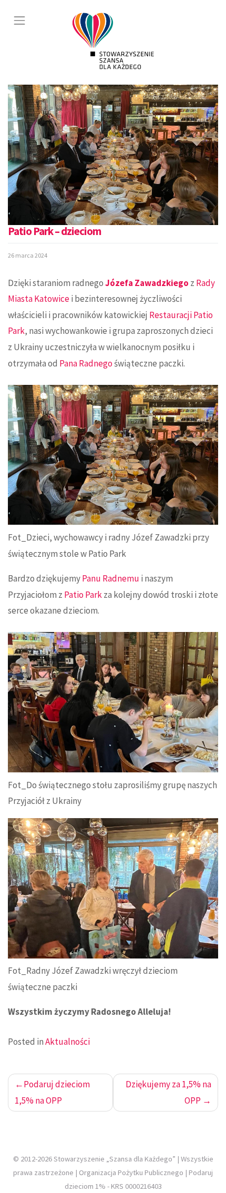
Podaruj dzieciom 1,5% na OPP (52, 1092)
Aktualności (67, 1041)
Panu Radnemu (110, 578)
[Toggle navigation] (19, 20)
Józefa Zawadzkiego (147, 283)
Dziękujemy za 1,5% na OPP (168, 1092)
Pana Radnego (85, 363)
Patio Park (83, 594)
